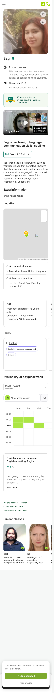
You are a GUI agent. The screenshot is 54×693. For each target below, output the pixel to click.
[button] (43, 14)
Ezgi (7, 58)
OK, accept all (27, 675)
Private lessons (10, 502)
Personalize (26, 683)
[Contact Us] (48, 4)
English (13, 343)
